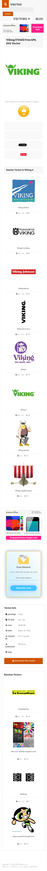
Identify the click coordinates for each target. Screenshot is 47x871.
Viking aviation (23, 207)
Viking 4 (23, 410)
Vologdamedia (23, 709)
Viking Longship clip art (23, 491)
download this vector (25, 660)
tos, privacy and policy (29, 867)
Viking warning (23, 450)
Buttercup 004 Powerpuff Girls (23, 836)
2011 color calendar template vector (23, 751)
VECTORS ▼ (21, 19)
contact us (14, 867)
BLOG (39, 19)
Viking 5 (23, 369)
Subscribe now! (23, 588)
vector (16, 4)
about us (5, 867)
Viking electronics (23, 329)
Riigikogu (23, 794)
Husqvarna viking (23, 248)
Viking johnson (23, 288)
